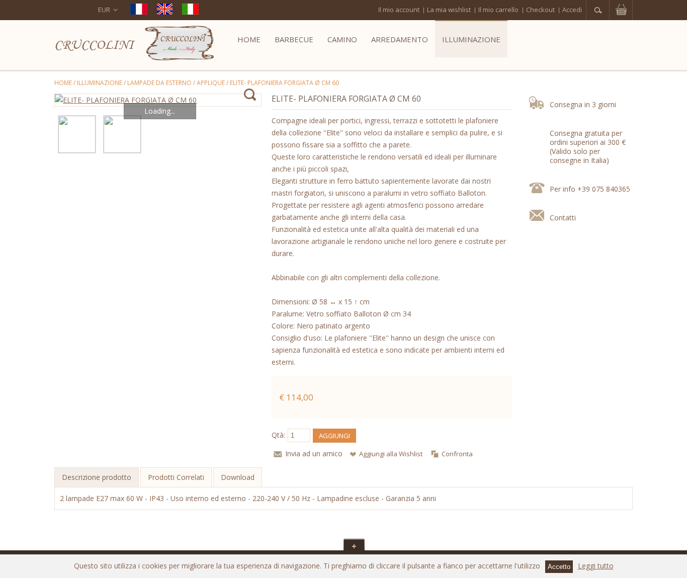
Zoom (249, 95)
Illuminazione (99, 82)
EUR (104, 9)
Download (237, 477)
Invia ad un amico (313, 453)
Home (63, 82)
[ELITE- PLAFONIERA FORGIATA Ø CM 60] (158, 100)
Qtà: (278, 435)
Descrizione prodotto (96, 477)
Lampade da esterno (159, 82)
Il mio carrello (498, 9)
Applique (211, 82)
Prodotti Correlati (176, 477)
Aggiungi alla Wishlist (390, 453)
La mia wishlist (449, 9)
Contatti (563, 217)
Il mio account (398, 9)
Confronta (457, 453)
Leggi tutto (596, 565)
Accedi (572, 9)
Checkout (540, 9)
